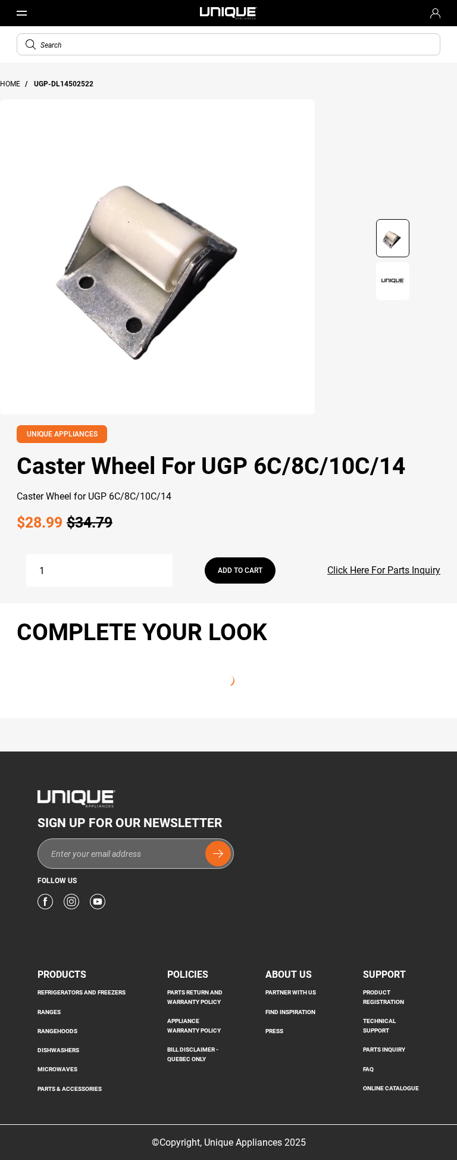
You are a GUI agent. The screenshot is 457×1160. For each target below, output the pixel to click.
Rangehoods (57, 1031)
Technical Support (379, 1025)
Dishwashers (58, 1050)
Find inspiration (290, 1012)
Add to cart (240, 570)
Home (11, 84)
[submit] (218, 853)
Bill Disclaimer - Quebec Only (192, 1054)
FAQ (368, 1069)
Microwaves (57, 1069)
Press (274, 1031)
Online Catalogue (391, 1088)
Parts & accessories (69, 1089)
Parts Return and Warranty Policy (195, 997)
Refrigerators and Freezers (81, 992)
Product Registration (383, 997)
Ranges (49, 1012)
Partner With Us (290, 992)
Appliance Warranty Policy (194, 1025)
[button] (31, 44)
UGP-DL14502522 (63, 84)
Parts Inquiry (384, 1049)
